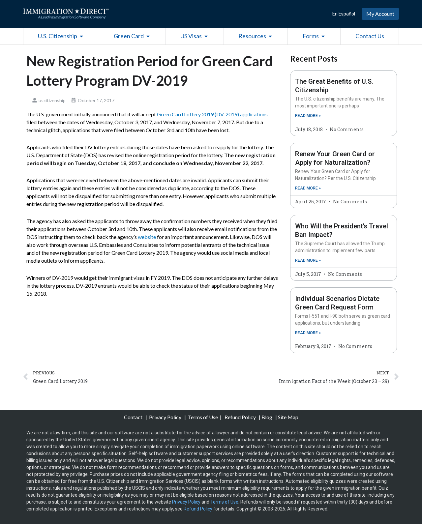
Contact (133, 417)
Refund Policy (240, 417)
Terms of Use (203, 417)
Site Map (288, 417)
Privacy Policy (165, 417)
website (147, 237)
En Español (343, 13)
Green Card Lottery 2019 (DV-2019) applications (212, 114)
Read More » (308, 115)
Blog (266, 417)
